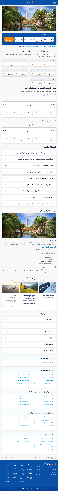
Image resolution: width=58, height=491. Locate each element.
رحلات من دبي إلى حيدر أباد (23, 417)
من (53, 38)
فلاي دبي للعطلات (15, 474)
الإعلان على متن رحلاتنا (22, 478)
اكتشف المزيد (47, 307)
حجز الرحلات (37, 464)
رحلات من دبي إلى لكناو (48, 425)
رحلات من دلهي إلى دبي (47, 377)
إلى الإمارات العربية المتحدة (34, 46)
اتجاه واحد (41, 34)
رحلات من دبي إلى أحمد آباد (47, 417)
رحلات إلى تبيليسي (7, 464)
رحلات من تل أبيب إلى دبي (47, 449)
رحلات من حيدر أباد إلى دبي (23, 374)
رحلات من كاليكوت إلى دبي (23, 377)
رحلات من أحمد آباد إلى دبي (47, 374)
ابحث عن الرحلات (8, 39)
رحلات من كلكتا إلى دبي (48, 380)
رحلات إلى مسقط (7, 472)
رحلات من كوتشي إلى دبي (23, 380)
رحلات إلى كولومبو (7, 480)
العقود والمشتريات (22, 474)
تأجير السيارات (14, 468)
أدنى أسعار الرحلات (14, 464)
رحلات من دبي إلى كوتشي (23, 423)
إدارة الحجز (30, 464)
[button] (29, 152)
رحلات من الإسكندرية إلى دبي (46, 444)
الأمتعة (38, 472)
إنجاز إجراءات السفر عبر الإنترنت (22, 465)
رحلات (44, 46)
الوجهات (38, 469)
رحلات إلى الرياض (7, 468)
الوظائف (15, 477)
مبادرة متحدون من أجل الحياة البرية (29, 477)
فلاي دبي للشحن (30, 472)
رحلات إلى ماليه (7, 476)
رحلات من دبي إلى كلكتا (48, 423)
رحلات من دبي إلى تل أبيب (23, 441)
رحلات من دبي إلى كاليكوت (23, 420)
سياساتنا (54, 469)
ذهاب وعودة (49, 34)
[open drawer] (54, 2)
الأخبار (31, 466)
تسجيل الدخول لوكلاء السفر (21, 482)
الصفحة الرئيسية (52, 46)
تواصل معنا (29, 469)
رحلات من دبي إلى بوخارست (47, 438)
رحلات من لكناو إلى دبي (48, 362)
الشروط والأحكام (53, 472)
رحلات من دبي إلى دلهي (47, 420)
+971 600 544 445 (52, 474)
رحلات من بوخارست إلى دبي (22, 444)
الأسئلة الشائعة (22, 470)
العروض (38, 466)
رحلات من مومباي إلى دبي (23, 383)
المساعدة (38, 474)
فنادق (15, 470)
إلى (43, 38)
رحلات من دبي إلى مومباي (23, 425)
